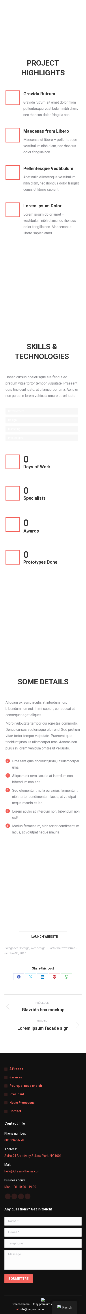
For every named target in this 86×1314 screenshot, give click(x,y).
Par (62, 948)
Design (24, 948)
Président (16, 1094)
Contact (15, 1111)
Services (15, 1077)
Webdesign (38, 948)
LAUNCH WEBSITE (44, 936)
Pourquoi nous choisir (25, 1086)
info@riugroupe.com (33, 1309)
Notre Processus (22, 1102)
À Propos (16, 1069)
